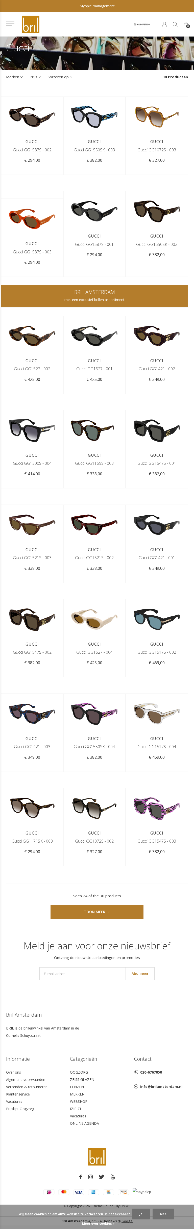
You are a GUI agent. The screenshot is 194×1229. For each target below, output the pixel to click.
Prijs (33, 76)
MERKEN (77, 1094)
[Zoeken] (175, 24)
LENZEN (77, 1086)
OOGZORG (79, 1072)
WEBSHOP (78, 1101)
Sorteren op (58, 76)
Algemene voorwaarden (25, 1079)
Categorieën (83, 1058)
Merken (12, 76)
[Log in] (164, 24)
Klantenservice (18, 1094)
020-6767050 (151, 1072)
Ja (140, 1214)
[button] (10, 23)
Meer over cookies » (98, 1223)
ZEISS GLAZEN (82, 1079)
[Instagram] (90, 1177)
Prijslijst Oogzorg (20, 1108)
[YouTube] (113, 1177)
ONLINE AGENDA (84, 1123)
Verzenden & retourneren (26, 1086)
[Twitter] (101, 1177)
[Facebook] (80, 1177)
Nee (163, 1214)
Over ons (13, 1072)
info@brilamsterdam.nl (161, 1086)
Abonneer (140, 973)
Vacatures (14, 1101)
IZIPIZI (75, 1108)
